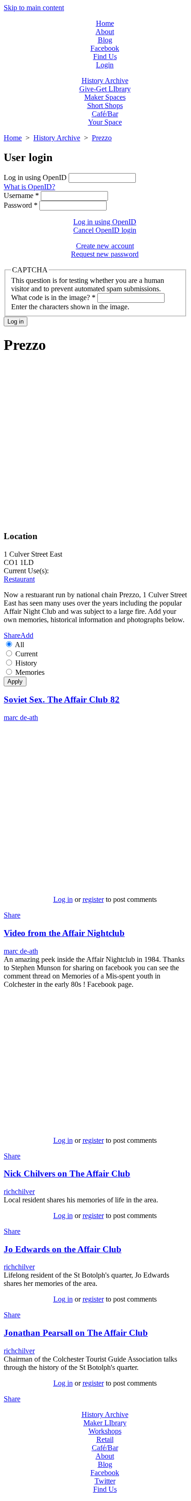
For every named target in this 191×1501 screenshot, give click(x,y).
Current (26, 654)
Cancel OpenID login (104, 230)
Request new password (105, 254)
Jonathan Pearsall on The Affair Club (76, 1333)
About (105, 32)
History (26, 663)
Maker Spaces (105, 97)
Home (105, 23)
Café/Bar (105, 114)
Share (12, 635)
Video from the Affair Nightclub (64, 933)
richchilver (19, 1191)
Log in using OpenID (36, 177)
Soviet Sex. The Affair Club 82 (62, 699)
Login (105, 65)
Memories (30, 672)
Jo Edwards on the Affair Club (62, 1249)
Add (26, 635)
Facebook (104, 48)
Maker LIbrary (105, 1423)
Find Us (105, 56)
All (19, 644)
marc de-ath (21, 717)
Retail (105, 1439)
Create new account (105, 246)
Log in (63, 899)
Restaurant (19, 579)
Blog (105, 40)
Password (21, 205)
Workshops (105, 1431)
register (93, 899)
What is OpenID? (29, 187)
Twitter (105, 1481)
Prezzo (102, 138)
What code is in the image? (53, 297)
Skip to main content (34, 8)
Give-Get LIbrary (105, 89)
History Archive (105, 80)
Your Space (105, 122)
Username (21, 195)
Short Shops (105, 105)
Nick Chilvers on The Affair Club (67, 1173)
